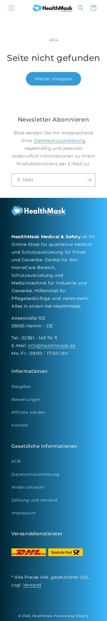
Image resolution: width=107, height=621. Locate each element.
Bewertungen (26, 399)
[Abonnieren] (89, 180)
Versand (32, 585)
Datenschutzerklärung (59, 140)
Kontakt (20, 425)
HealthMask (42, 616)
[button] (11, 8)
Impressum (23, 512)
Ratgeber (21, 386)
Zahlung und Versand (34, 500)
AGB (16, 461)
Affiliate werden (28, 412)
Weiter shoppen (53, 78)
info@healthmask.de (52, 345)
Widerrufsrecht (27, 487)
